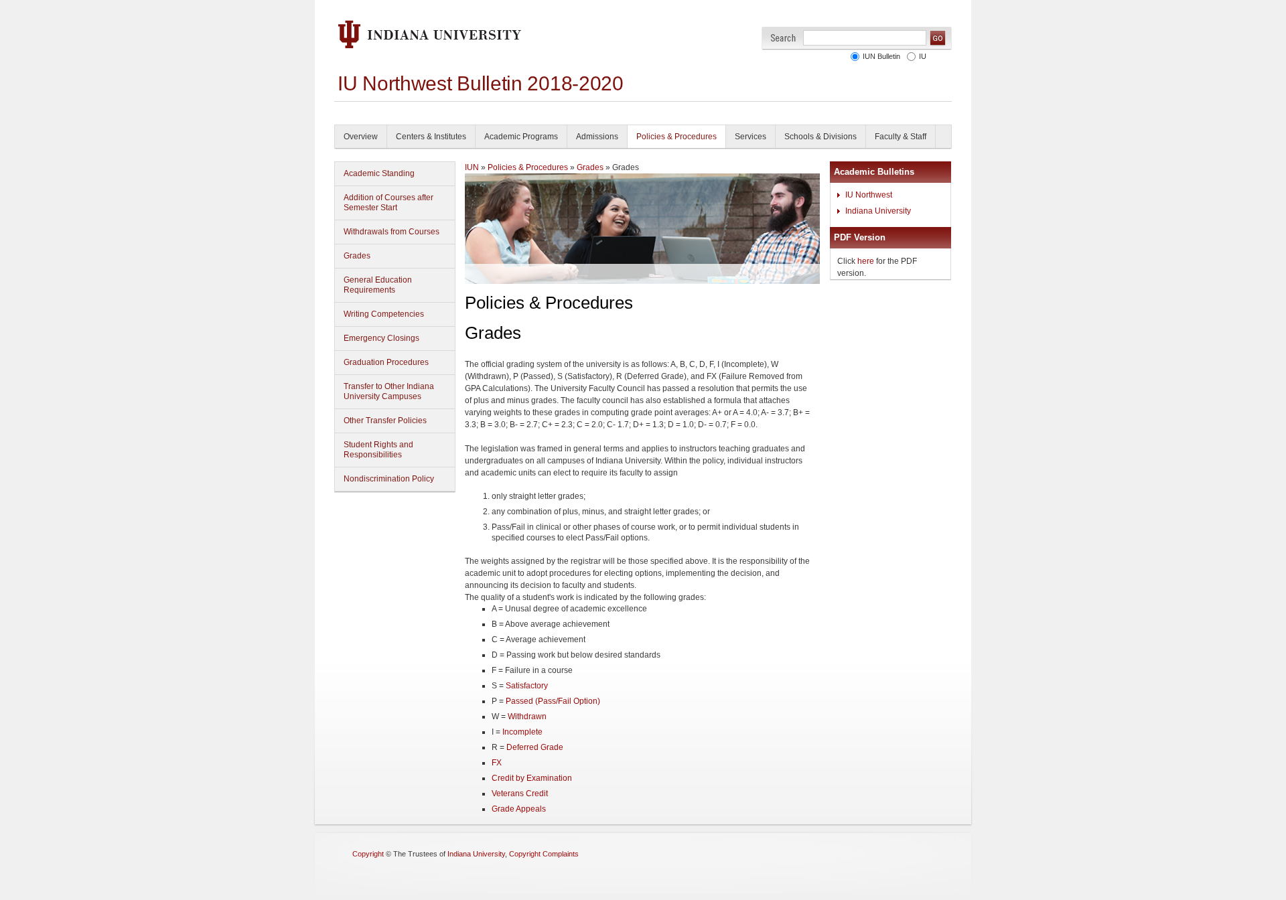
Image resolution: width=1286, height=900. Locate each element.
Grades (357, 255)
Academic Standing (379, 173)
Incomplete (522, 732)
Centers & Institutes (431, 136)
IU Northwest (868, 195)
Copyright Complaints (544, 854)
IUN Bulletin (881, 56)
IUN (472, 167)
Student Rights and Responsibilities (378, 449)
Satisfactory (527, 685)
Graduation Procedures (386, 362)
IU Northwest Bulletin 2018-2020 (481, 83)
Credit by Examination (532, 778)
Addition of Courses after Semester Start (388, 202)
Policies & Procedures (676, 136)
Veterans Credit (520, 793)
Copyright (368, 854)
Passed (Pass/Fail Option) (553, 701)
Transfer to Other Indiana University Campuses (389, 391)
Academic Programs (521, 136)
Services (750, 136)
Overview (361, 136)
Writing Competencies (384, 314)
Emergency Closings (381, 338)
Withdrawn (527, 716)
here (865, 261)
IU (922, 56)
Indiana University (878, 211)
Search (783, 38)
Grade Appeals (519, 809)
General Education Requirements (378, 285)
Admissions (597, 136)
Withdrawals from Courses (391, 231)
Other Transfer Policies (385, 420)
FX (497, 762)
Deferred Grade (534, 747)
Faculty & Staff (900, 136)
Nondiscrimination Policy (389, 478)
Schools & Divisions (820, 136)
